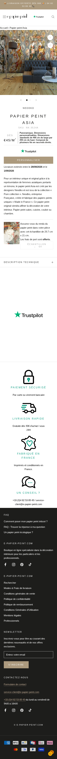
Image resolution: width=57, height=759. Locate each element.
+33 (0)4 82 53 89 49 (15, 699)
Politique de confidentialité (17, 599)
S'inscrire (16, 665)
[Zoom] (50, 37)
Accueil (4, 27)
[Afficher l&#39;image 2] (30, 100)
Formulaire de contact (15, 684)
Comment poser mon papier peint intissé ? (26, 521)
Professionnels (11, 620)
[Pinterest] (21, 564)
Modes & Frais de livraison (17, 588)
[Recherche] (53, 16)
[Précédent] (20, 100)
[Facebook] (5, 564)
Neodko (28, 108)
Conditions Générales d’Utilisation (21, 610)
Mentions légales (12, 615)
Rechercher (10, 582)
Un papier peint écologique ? (18, 532)
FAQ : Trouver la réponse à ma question (24, 527)
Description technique (21, 262)
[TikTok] (30, 564)
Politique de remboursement (18, 604)
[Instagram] (13, 564)
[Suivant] (36, 100)
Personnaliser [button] (28, 160)
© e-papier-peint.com (28, 725)
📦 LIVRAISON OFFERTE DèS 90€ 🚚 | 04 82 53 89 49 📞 (28, 4)
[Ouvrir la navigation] (4, 16)
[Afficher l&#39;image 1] (27, 100)
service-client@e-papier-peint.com (21, 692)
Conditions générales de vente (19, 593)
